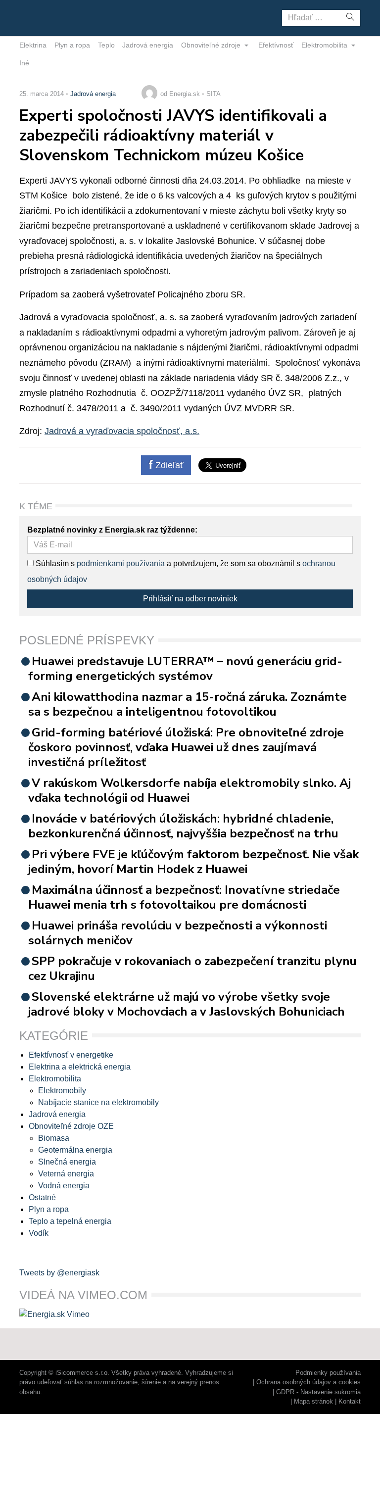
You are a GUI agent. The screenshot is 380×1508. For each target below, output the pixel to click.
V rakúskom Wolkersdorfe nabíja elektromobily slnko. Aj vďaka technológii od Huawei (189, 790)
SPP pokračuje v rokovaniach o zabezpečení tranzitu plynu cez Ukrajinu (192, 968)
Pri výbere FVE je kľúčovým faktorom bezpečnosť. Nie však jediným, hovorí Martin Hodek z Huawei (193, 861)
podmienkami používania (121, 563)
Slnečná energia (67, 1162)
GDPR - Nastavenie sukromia (318, 1392)
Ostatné (42, 1197)
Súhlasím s (54, 563)
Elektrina (33, 45)
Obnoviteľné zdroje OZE (71, 1126)
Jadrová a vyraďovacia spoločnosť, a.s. (122, 431)
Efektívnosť (275, 45)
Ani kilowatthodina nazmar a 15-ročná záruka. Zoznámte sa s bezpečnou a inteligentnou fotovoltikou (187, 704)
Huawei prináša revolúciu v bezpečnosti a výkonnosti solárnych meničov (177, 933)
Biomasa (53, 1138)
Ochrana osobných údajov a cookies (308, 1382)
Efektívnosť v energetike (71, 1055)
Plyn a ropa (72, 45)
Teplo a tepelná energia (70, 1221)
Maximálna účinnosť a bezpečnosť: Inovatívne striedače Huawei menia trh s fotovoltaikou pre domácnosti (184, 897)
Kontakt (349, 1401)
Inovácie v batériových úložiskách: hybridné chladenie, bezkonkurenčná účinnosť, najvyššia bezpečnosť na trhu (183, 826)
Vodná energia (64, 1185)
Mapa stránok (313, 1401)
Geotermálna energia (75, 1150)
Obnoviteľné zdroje (211, 45)
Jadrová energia (147, 45)
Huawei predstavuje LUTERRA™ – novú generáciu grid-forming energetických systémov (185, 668)
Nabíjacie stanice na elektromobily (98, 1102)
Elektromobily (62, 1090)
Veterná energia (66, 1173)
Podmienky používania (328, 1372)
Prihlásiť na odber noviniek (190, 598)
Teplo (106, 45)
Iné (24, 63)
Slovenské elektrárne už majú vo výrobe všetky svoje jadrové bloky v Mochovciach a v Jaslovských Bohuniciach (186, 1004)
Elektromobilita (325, 45)
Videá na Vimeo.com (83, 1295)
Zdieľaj (50, 17)
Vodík (38, 1233)
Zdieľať (168, 465)
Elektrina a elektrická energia (80, 1067)
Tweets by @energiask (59, 1272)
